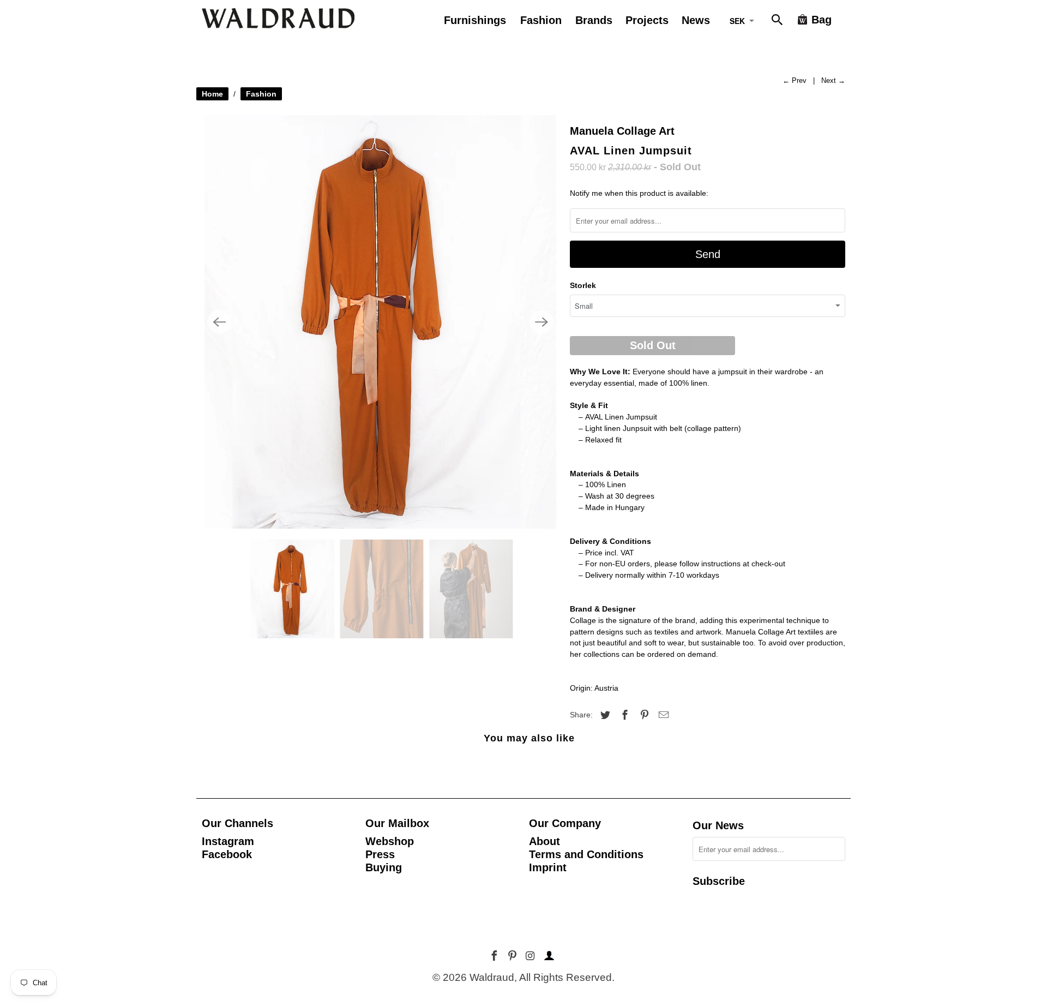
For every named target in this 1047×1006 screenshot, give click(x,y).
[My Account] (547, 956)
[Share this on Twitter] (603, 715)
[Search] (778, 22)
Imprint (548, 867)
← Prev (795, 80)
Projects (647, 20)
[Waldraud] (278, 18)
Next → (833, 80)
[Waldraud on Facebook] (495, 956)
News (696, 20)
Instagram (228, 841)
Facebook (227, 854)
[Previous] (219, 322)
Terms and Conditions (586, 854)
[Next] (541, 322)
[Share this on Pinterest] (643, 715)
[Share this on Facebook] (623, 715)
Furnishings (475, 20)
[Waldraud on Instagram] (531, 956)
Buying (383, 867)
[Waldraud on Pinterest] (513, 956)
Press (380, 854)
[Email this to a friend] (662, 715)
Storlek (583, 285)
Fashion (261, 93)
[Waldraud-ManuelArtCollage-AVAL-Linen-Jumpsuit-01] (380, 322)
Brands (593, 20)
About (544, 841)
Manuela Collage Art (622, 131)
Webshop (389, 841)
